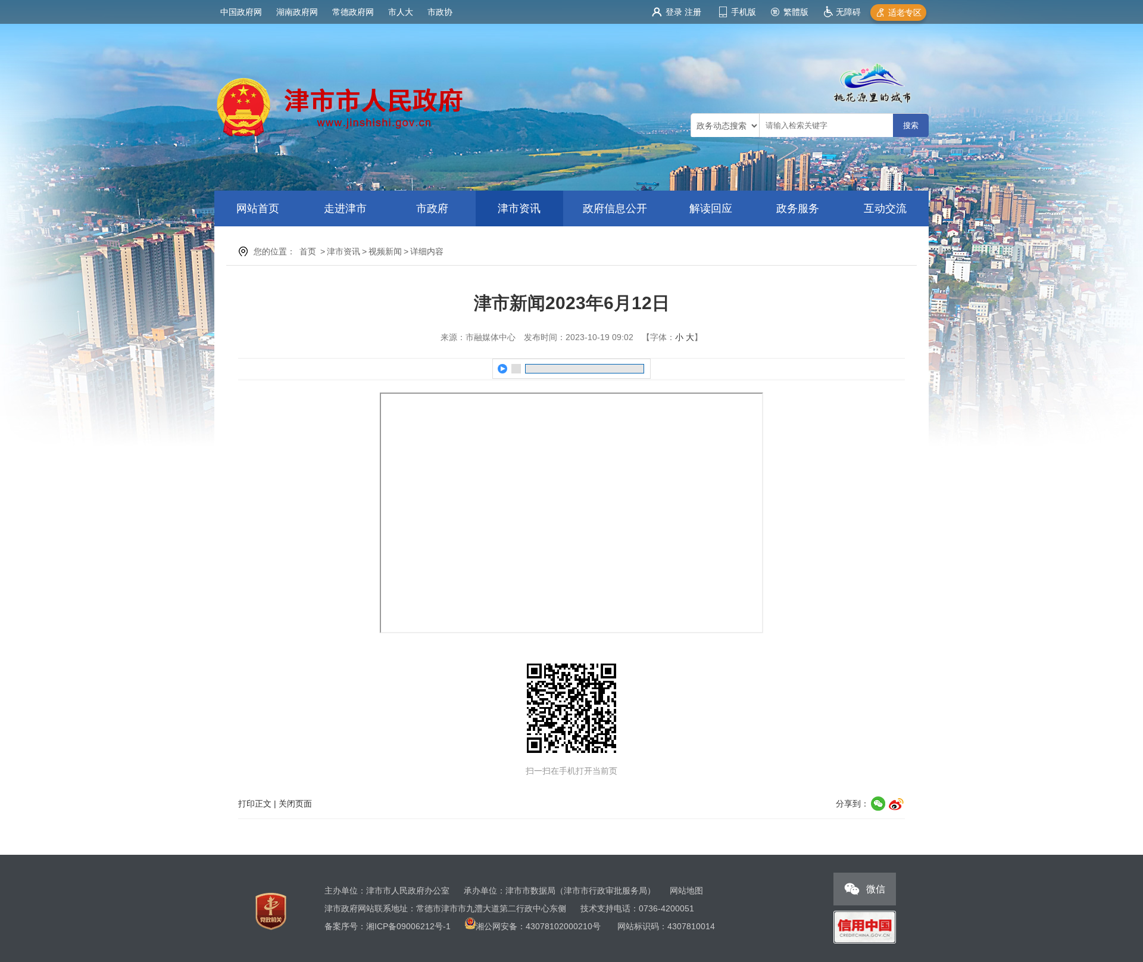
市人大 (400, 12)
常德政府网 (353, 12)
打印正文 (254, 803)
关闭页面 (295, 803)
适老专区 (905, 12)
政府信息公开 (615, 208)
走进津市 (345, 208)
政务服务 (797, 208)
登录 (674, 12)
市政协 (439, 12)
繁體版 (795, 12)
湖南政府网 (297, 12)
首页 (307, 251)
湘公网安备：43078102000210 (534, 926)
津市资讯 (519, 208)
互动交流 (885, 208)
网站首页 (257, 208)
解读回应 (710, 208)
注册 (693, 12)
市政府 (432, 208)
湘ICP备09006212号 (404, 926)
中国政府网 (241, 12)
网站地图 (686, 890)
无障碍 (848, 12)
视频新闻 (385, 251)
